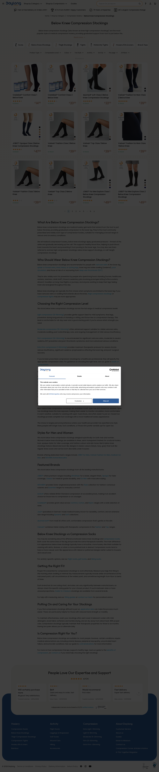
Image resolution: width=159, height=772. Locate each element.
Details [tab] (79, 376)
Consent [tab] (52, 376)
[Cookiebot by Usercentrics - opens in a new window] (111, 370)
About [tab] (107, 376)
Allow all (106, 401)
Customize (78, 401)
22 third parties (54, 394)
